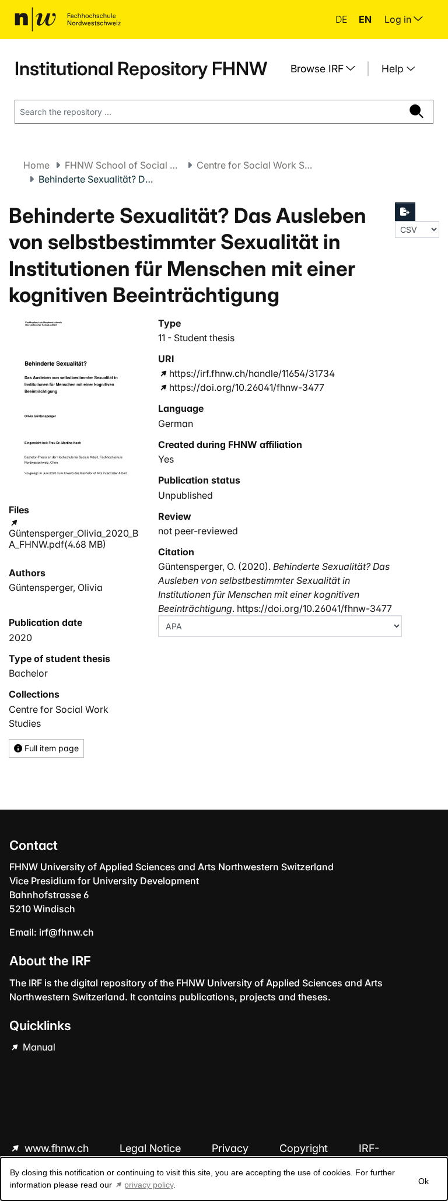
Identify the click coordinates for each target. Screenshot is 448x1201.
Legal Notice (152, 1148)
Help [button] (394, 68)
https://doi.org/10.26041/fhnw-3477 (246, 387)
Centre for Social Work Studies (255, 165)
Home (36, 165)
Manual (37, 1047)
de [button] (342, 19)
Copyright (305, 1148)
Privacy (231, 1148)
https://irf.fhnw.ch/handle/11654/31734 (252, 373)
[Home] (68, 19)
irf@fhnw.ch (66, 932)
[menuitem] (327, 69)
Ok (423, 1181)
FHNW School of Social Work (123, 165)
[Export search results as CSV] (405, 211)
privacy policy (148, 1184)
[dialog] (224, 1179)
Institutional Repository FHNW (141, 68)
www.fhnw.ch (57, 1148)
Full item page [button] (50, 748)
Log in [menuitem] (399, 19)
